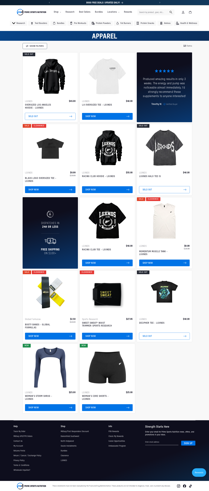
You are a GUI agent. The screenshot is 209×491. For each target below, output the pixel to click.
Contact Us (18, 441)
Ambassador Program (117, 446)
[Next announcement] (160, 2)
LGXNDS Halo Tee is (150, 176)
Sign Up (188, 443)
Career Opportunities (116, 441)
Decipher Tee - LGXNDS (151, 323)
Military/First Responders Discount (75, 431)
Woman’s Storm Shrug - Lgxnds (38, 397)
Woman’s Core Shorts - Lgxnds (95, 397)
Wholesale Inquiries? (22, 470)
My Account (18, 446)
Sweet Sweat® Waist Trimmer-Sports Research (97, 324)
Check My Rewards (116, 436)
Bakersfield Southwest (70, 436)
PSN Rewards (113, 431)
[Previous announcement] (49, 2)
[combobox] (155, 12)
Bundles (64, 451)
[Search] (171, 12)
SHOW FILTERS (37, 46)
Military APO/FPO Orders (23, 436)
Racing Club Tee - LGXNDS (96, 250)
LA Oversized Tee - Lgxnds (97, 105)
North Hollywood (67, 441)
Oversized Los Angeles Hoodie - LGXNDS (38, 106)
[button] (57, 12)
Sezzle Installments (68, 446)
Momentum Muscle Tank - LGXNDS (153, 253)
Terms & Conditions (21, 465)
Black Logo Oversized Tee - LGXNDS (40, 179)
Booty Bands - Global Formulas (37, 326)
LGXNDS (64, 460)
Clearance (65, 456)
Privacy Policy (19, 460)
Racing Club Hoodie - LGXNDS (98, 176)
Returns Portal (19, 451)
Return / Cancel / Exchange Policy (27, 456)
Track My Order (19, 431)
